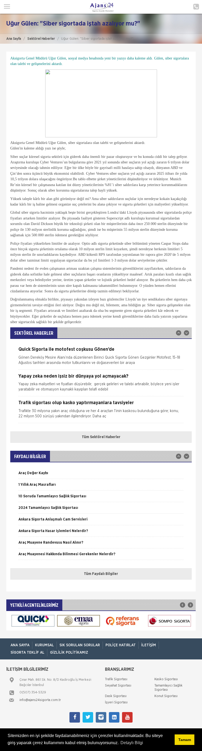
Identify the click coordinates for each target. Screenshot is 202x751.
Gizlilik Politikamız (69, 652)
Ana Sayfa (13, 39)
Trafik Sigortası (116, 679)
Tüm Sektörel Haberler (101, 437)
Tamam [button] (184, 740)
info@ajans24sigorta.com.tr (40, 700)
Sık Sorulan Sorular (79, 645)
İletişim (148, 645)
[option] (101, 358)
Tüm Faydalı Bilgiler (101, 574)
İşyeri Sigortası (116, 702)
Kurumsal (44, 645)
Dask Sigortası (116, 696)
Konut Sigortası (166, 696)
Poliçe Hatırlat (120, 645)
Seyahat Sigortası (118, 685)
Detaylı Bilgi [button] (131, 742)
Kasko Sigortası (166, 679)
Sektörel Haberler (41, 39)
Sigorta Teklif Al (27, 652)
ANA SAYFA (20, 645)
